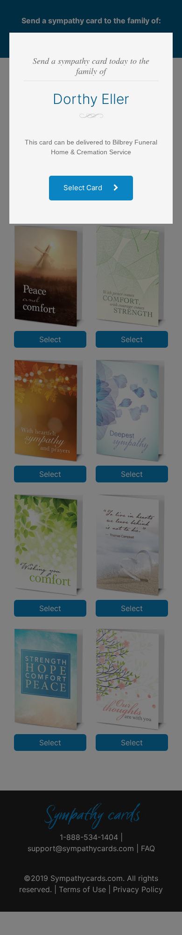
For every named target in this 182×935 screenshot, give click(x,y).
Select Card (83, 187)
